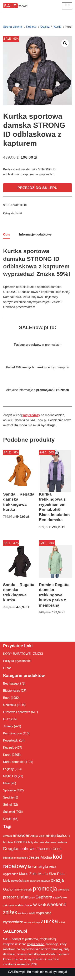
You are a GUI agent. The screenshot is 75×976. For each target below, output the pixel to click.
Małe (6, 783)
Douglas (11, 848)
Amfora (7, 835)
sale (32, 897)
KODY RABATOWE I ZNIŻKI (23, 653)
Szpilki (7, 819)
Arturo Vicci (37, 835)
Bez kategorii (12, 683)
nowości (16, 880)
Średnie (8, 797)
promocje (63, 889)
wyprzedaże (13, 922)
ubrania (28, 905)
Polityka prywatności (17, 661)
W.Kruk (39, 904)
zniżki (62, 922)
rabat (24, 897)
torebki (19, 905)
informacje (9, 857)
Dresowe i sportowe (16, 712)
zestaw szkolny (32, 922)
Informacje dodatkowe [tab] (35, 234)
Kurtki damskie (13, 762)
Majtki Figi (10, 776)
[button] (65, 43)
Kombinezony (12, 733)
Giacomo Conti (48, 849)
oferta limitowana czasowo (36, 881)
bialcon (63, 835)
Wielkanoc (23, 913)
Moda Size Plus (51, 874)
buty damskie (36, 842)
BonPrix (20, 842)
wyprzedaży (31, 415)
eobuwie (28, 848)
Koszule (8, 747)
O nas (7, 668)
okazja (57, 880)
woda (32, 913)
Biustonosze (11, 690)
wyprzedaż (43, 913)
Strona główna (12, 26)
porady (28, 889)
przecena (11, 897)
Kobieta (31, 26)
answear (21, 835)
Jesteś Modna (40, 857)
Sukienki (9, 811)
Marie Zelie (28, 874)
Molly (6, 880)
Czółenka (9, 705)
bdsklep (50, 835)
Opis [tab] (6, 234)
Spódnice (9, 790)
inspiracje (22, 857)
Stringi (7, 804)
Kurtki (57, 26)
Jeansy (8, 726)
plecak (19, 889)
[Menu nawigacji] (67, 5)
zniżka (49, 921)
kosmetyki (38, 866)
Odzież (45, 26)
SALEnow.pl (16, 971)
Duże (6, 719)
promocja (45, 888)
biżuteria (8, 842)
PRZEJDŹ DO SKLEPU (38, 188)
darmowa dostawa (56, 842)
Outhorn (9, 889)
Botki (6, 697)
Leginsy (8, 769)
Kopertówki (10, 740)
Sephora (43, 897)
